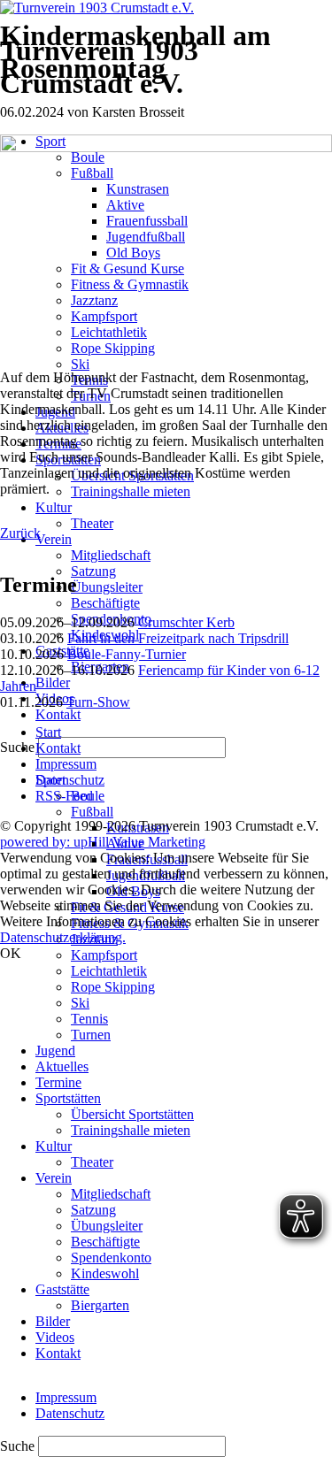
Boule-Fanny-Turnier (126, 654)
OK (10, 953)
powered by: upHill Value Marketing (102, 841)
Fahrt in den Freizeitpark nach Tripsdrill (178, 638)
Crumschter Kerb (186, 622)
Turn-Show (98, 701)
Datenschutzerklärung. (63, 937)
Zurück (20, 533)
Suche (19, 1445)
